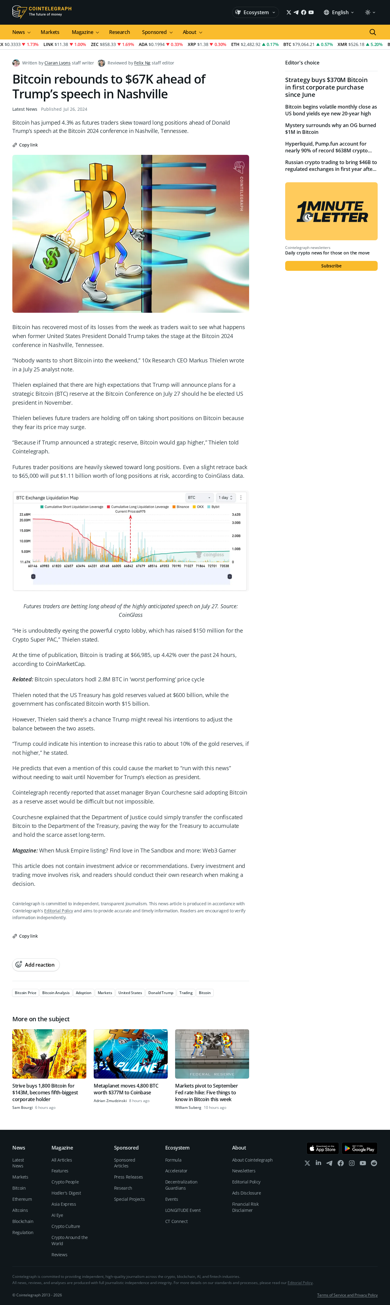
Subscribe (331, 266)
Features (59, 1171)
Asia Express (63, 1204)
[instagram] (351, 1164)
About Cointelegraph (252, 1160)
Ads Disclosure (246, 1193)
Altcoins (20, 1210)
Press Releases (128, 1177)
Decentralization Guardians (181, 1185)
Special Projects (129, 1199)
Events (171, 1199)
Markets (50, 32)
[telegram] (329, 1164)
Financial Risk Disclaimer (245, 1207)
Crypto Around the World (69, 1240)
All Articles (61, 1160)
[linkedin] (318, 1164)
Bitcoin (19, 1188)
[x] (307, 1164)
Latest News (24, 109)
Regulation (23, 1232)
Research (119, 32)
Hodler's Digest (66, 1193)
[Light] (370, 12)
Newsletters (244, 1171)
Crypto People (65, 1182)
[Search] (372, 32)
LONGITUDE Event (183, 1210)
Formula (173, 1160)
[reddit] (374, 1164)
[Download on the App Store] (322, 1148)
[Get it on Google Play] (360, 1148)
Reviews (59, 1255)
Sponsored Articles (124, 1163)
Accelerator (176, 1171)
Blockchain (23, 1221)
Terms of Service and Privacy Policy (347, 1295)
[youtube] (363, 1164)
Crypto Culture (65, 1226)
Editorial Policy (58, 911)
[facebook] (340, 1164)
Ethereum (22, 1199)
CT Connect (176, 1221)
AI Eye (57, 1215)
